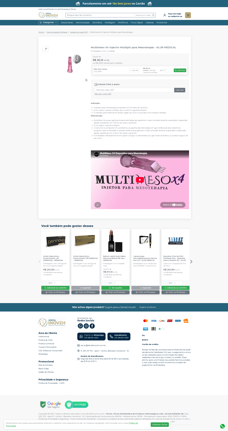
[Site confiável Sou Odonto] (76, 404)
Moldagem (110, 22)
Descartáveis (67, 22)
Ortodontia (161, 22)
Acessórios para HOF (79, 32)
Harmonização (83, 22)
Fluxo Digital (137, 22)
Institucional (43, 9)
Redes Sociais (54, 9)
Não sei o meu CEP (103, 94)
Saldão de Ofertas (46, 372)
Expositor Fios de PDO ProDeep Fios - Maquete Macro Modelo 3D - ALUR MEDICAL (174, 258)
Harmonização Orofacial (57, 32)
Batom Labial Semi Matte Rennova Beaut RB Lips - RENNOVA (114, 258)
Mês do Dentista (45, 365)
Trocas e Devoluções (47, 347)
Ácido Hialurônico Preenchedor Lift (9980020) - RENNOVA (53, 258)
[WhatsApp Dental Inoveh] (80, 326)
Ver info (135, 70)
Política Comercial (46, 344)
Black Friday (43, 369)
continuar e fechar (159, 425)
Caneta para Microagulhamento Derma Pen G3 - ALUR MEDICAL (145, 258)
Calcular (180, 90)
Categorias (48, 22)
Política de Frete (45, 340)
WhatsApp (65, 9)
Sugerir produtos (147, 307)
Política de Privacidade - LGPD (51, 383)
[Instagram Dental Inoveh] (86, 326)
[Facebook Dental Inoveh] (92, 326)
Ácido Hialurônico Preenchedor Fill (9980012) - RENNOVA (85, 258)
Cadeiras (150, 22)
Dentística (97, 22)
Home (41, 32)
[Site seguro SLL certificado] (50, 405)
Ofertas (73, 9)
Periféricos (123, 22)
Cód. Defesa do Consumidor (50, 351)
